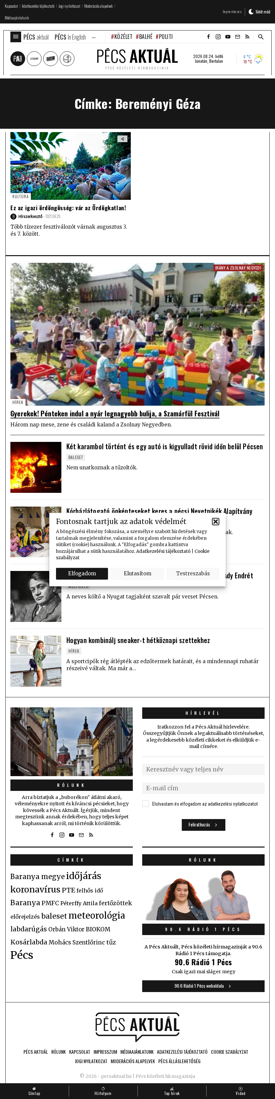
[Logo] (137, 1027)
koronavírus (35, 889)
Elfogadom (82, 573)
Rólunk (72, 785)
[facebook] (208, 37)
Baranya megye (37, 876)
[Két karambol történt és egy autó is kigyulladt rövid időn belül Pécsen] (35, 467)
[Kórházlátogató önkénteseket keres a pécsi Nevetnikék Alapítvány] (35, 532)
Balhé (145, 37)
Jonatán (201, 61)
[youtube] (227, 37)
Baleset (75, 457)
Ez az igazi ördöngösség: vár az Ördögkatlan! (68, 208)
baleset (54, 916)
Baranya (25, 903)
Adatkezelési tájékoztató (163, 551)
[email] (237, 37)
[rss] (247, 37)
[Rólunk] (71, 741)
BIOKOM (98, 929)
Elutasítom (137, 573)
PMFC (50, 903)
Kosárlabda (28, 942)
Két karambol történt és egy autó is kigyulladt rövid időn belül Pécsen (164, 446)
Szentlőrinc (88, 942)
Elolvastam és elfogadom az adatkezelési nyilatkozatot (205, 804)
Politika (169, 37)
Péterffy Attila (79, 903)
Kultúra (20, 196)
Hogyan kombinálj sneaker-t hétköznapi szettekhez (138, 640)
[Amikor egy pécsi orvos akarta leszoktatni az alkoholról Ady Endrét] (35, 596)
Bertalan (216, 61)
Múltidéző (78, 586)
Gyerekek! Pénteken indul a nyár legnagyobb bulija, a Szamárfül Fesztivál (114, 413)
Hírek (17, 402)
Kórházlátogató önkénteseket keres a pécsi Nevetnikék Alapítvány (159, 511)
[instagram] (218, 37)
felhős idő (89, 890)
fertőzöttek (115, 903)
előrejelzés (25, 916)
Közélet (123, 37)
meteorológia (96, 915)
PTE (68, 890)
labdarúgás (28, 929)
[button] (215, 521)
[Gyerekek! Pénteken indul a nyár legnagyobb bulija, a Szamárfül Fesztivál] (137, 334)
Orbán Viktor (66, 929)
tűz (111, 942)
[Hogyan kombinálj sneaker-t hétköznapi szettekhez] (35, 661)
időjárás (83, 876)
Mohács (60, 942)
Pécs (21, 955)
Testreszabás (193, 573)
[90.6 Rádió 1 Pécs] (203, 918)
